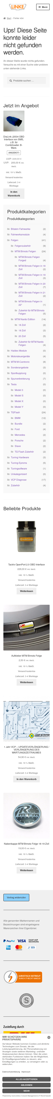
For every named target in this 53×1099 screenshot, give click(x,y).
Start (9, 18)
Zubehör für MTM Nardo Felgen (31, 343)
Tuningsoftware (19, 468)
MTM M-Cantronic (20, 361)
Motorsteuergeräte (20, 356)
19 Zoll (22, 330)
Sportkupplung (18, 373)
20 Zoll (22, 336)
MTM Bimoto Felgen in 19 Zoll (32, 276)
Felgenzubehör (23, 245)
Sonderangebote (19, 367)
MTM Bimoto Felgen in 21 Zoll (32, 294)
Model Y (19, 406)
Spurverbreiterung (20, 378)
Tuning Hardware (20, 457)
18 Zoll (22, 325)
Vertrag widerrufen (16, 897)
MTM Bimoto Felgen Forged (29, 258)
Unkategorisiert (19, 474)
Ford (17, 429)
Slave (18, 446)
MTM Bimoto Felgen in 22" (30, 303)
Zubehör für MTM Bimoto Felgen (31, 312)
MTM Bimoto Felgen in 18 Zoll (32, 267)
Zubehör (15, 485)
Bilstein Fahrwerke (20, 229)
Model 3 (19, 390)
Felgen (14, 240)
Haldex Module (19, 350)
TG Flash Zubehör (24, 451)
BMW (17, 418)
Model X (19, 401)
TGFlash (15, 412)
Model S (19, 395)
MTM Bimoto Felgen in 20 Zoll (32, 285)
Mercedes (20, 434)
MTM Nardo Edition (25, 319)
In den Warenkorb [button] (14, 193)
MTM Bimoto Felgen (25, 251)
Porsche (19, 440)
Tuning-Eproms (19, 462)
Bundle (18, 423)
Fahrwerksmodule (20, 234)
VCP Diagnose (18, 479)
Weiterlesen (26, 591)
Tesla (13, 384)
